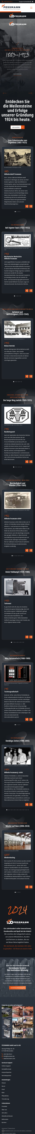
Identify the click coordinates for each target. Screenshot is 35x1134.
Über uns (4, 1109)
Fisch (3, 1089)
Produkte (4, 1106)
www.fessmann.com (9, 1058)
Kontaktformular (6, 1069)
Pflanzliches (5, 1096)
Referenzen (5, 1119)
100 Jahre (4, 1113)
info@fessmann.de (9, 1056)
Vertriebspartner (6, 1075)
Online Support (6, 1066)
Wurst (3, 1086)
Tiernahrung (5, 1099)
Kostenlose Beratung (17, 988)
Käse (3, 1092)
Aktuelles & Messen (7, 1116)
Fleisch (4, 1083)
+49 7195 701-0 (8, 1054)
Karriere (4, 1122)
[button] (26, 206)
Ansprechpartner (6, 1072)
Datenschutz (11, 1128)
